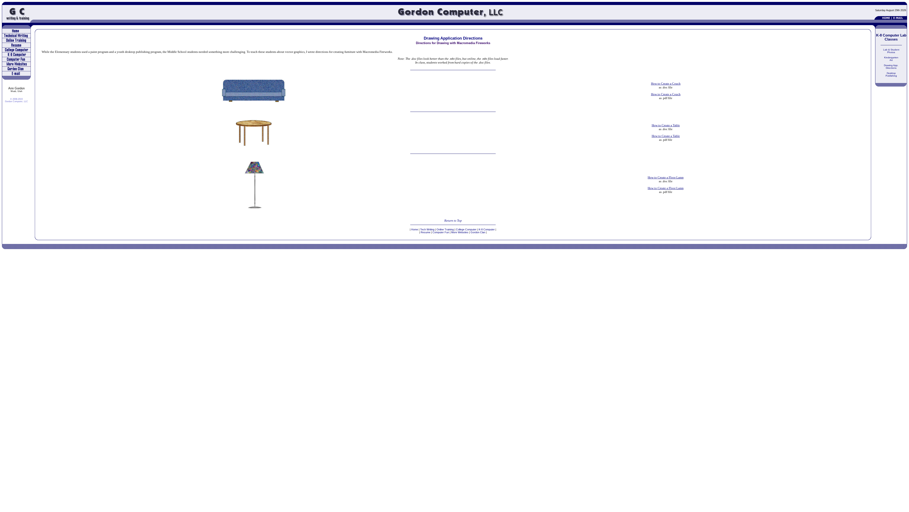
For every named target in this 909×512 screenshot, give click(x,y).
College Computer (466, 229)
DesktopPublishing (891, 74)
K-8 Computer (487, 229)
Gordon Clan (478, 232)
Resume (425, 232)
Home (414, 229)
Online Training (445, 229)
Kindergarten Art (891, 58)
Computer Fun (440, 232)
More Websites (459, 232)
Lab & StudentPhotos (891, 51)
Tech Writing (427, 229)
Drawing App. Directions (891, 66)
